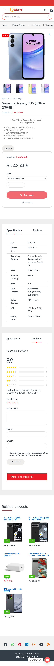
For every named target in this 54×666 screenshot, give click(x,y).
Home (4, 25)
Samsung (36, 25)
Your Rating (12, 399)
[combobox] (23, 17)
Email (10, 441)
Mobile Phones (18, 25)
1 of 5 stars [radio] (8, 402)
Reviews (37, 230)
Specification (14, 230)
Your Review (12, 408)
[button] (49, 34)
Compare (28, 202)
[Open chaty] (47, 660)
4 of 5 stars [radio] (15, 402)
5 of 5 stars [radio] (17, 402)
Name (10, 429)
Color (9, 173)
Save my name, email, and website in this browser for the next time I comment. (29, 454)
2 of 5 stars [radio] (10, 402)
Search (48, 17)
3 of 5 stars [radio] (13, 402)
